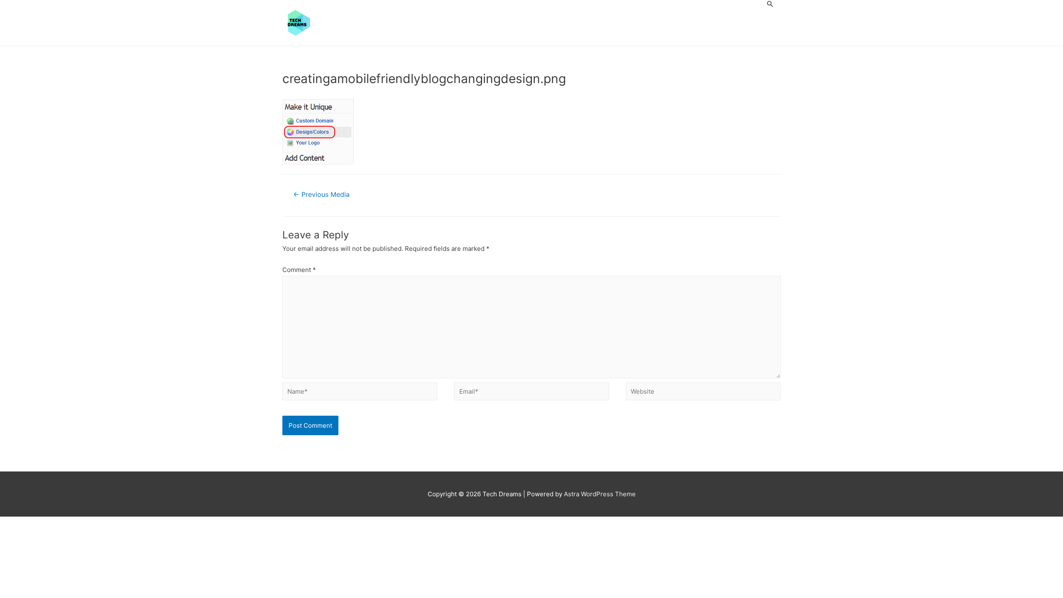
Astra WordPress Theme (600, 494)
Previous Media (321, 195)
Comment (299, 270)
